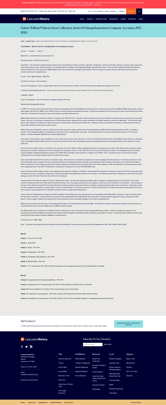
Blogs (111, 385)
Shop (141, 19)
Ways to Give (130, 359)
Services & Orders (98, 385)
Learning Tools (114, 363)
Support (132, 19)
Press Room (68, 402)
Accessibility (62, 371)
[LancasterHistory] (36, 19)
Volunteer (129, 376)
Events (90, 19)
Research (114, 19)
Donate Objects (97, 372)
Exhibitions (101, 19)
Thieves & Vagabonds (82, 363)
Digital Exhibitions (81, 371)
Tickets (131, 11)
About (23, 402)
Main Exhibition (80, 359)
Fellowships (96, 389)
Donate (122, 11)
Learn (123, 19)
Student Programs (115, 359)
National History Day (116, 389)
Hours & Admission (64, 359)
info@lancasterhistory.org (29, 375)
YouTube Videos (114, 380)
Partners (129, 367)
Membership (130, 363)
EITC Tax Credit (131, 371)
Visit (82, 19)
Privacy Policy (136, 402)
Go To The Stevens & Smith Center (102, 11)
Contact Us (32, 402)
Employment (43, 402)
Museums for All (63, 376)
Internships (113, 393)
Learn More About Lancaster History (128, 324)
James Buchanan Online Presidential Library (98, 378)
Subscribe (108, 344)
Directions (61, 380)
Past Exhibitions (80, 376)
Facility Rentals (55, 402)
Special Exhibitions (81, 367)
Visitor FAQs (62, 367)
